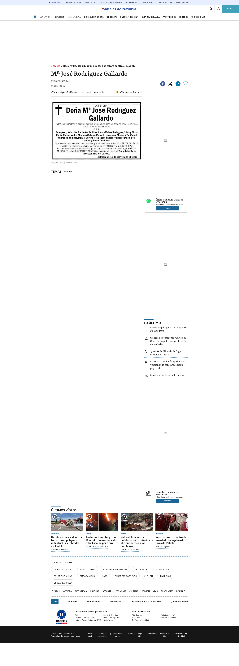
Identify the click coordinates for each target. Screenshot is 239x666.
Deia (77, 615)
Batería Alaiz (142, 569)
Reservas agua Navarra (115, 569)
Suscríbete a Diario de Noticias (145, 601)
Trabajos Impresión (168, 615)
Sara (104, 576)
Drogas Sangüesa (63, 582)
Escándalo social (63, 569)
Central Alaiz (163, 569)
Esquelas (68, 171)
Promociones (93, 601)
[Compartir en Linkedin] (178, 84)
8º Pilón (148, 576)
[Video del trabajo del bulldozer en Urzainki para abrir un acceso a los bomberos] (137, 522)
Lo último (152, 323)
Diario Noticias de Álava (84, 617)
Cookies (130, 633)
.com (54, 601)
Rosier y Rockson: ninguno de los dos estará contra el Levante (99, 66)
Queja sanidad (87, 576)
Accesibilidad (152, 633)
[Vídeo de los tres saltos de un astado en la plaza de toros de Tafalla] (171, 522)
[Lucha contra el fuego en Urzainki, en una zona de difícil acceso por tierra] (102, 522)
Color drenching (63, 576)
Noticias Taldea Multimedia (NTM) (88, 620)
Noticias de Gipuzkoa (111, 617)
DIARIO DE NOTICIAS (60, 81)
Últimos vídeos (63, 510)
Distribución (137, 615)
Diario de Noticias (110, 615)
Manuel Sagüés (162, 547)
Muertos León (87, 569)
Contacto (72, 601)
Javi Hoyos (165, 576)
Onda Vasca (108, 620)
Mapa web (136, 617)
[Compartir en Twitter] (170, 84)
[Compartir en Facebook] (162, 84)
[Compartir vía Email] (185, 84)
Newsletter (115, 601)
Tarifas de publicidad (140, 620)
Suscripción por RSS (168, 617)
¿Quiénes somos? (179, 601)
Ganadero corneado (126, 576)
